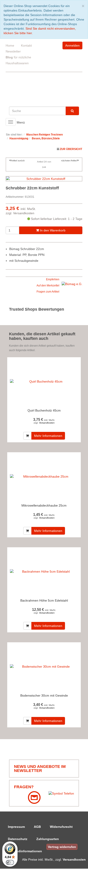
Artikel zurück (18, 160)
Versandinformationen (25, 851)
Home (10, 45)
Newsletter (13, 51)
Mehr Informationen (48, 436)
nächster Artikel (69, 160)
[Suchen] (72, 111)
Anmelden (72, 45)
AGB (37, 827)
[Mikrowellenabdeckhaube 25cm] (44, 476)
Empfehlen (52, 279)
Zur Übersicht (71, 149)
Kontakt (26, 45)
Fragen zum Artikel (48, 291)
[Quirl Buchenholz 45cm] (44, 381)
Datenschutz (17, 839)
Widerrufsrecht (61, 827)
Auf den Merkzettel (48, 285)
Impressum (16, 827)
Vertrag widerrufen (62, 847)
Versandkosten (23, 213)
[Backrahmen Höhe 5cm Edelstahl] (44, 571)
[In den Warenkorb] (27, 436)
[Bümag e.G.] (72, 284)
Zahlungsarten (47, 839)
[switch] (10, 862)
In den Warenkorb (52, 230)
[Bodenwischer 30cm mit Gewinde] (44, 666)
